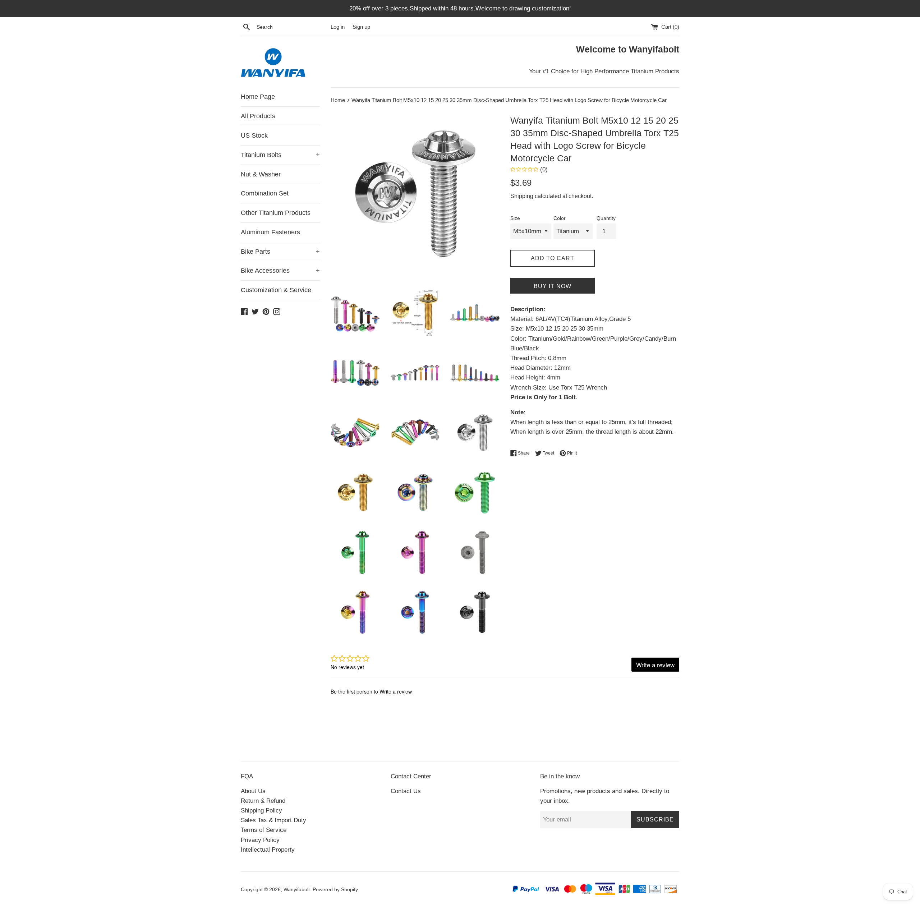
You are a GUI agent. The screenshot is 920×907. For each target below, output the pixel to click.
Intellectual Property (268, 849)
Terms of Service (263, 830)
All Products (258, 116)
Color (559, 218)
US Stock (254, 135)
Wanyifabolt (297, 889)
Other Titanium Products (275, 212)
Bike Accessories (280, 270)
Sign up (361, 27)
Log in (338, 27)
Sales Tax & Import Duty (273, 820)
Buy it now (552, 286)
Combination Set (265, 193)
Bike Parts (280, 251)
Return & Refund (263, 800)
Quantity (606, 218)
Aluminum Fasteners (270, 232)
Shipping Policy (261, 810)
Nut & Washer (261, 174)
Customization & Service (276, 290)
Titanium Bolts (280, 154)
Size (515, 218)
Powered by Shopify (335, 889)
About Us (253, 791)
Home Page (258, 96)
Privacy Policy (260, 840)
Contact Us (406, 791)
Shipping (521, 196)
